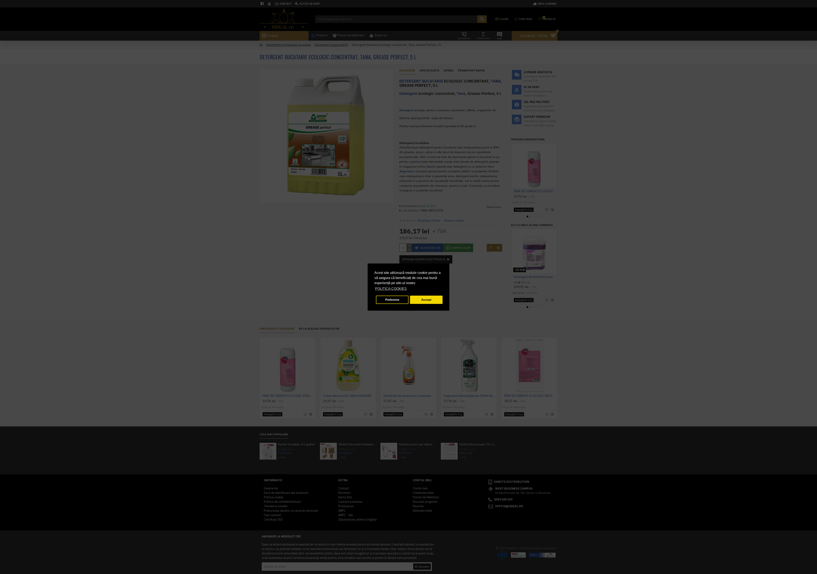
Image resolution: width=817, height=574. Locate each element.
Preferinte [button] (392, 299)
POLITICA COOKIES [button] (391, 289)
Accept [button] (426, 299)
